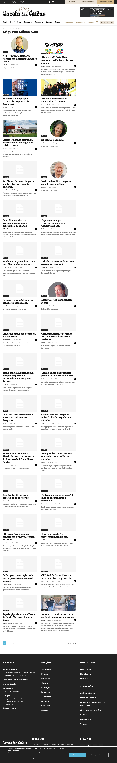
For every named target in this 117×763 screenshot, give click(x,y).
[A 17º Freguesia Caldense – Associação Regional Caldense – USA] (20, 44)
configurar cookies (37, 758)
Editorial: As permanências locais (56, 301)
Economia (5, 330)
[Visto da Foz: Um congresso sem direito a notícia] (58, 169)
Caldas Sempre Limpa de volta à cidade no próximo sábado (56, 417)
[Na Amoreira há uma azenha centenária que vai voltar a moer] (58, 603)
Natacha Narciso (7, 501)
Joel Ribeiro (44, 267)
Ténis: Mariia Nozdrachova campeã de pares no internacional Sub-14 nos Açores (18, 377)
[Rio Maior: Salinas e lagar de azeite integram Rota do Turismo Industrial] (20, 169)
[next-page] (14, 643)
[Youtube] (53, 2)
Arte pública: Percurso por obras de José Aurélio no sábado (56, 456)
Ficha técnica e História (90, 710)
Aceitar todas (78, 755)
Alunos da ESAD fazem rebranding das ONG (54, 100)
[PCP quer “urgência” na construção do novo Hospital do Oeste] (20, 522)
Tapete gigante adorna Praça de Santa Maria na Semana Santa (19, 617)
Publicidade (8, 688)
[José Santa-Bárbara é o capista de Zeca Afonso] (20, 483)
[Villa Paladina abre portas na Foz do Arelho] (20, 322)
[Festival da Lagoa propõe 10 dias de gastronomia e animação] (58, 483)
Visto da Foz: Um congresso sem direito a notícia (56, 183)
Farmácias (9, 704)
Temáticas (46, 696)
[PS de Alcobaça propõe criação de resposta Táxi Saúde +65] (20, 87)
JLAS (42, 306)
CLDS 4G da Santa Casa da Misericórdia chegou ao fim (56, 577)
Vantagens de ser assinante (15, 675)
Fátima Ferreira (7, 229)
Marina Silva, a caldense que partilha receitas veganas (19, 263)
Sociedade (6, 94)
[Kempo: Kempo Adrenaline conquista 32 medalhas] (20, 288)
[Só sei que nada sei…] (58, 128)
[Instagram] (49, 2)
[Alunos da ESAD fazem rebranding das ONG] (58, 87)
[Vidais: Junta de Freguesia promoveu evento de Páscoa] (58, 361)
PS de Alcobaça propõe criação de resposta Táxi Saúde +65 (16, 101)
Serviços (6, 696)
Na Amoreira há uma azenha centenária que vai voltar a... (57, 616)
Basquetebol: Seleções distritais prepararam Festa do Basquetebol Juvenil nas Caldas (18, 458)
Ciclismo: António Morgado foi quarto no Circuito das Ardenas (56, 336)
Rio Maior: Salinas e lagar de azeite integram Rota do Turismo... (19, 184)
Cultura (44, 216)
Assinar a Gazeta (88, 693)
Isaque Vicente (45, 66)
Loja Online (85, 669)
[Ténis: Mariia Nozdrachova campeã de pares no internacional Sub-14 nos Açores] (20, 361)
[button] (97, 22)
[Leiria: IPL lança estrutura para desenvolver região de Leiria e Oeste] (20, 128)
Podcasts (84, 678)
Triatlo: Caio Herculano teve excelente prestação (57, 263)
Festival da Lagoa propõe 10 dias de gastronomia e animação (57, 497)
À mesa (5, 257)
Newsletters (85, 674)
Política (44, 674)
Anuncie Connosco (12, 691)
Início (4, 28)
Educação (44, 53)
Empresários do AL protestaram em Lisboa (54, 535)
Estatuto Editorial (88, 697)
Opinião (5, 52)
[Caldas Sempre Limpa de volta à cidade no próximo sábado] (58, 403)
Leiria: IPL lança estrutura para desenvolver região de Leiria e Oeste (18, 142)
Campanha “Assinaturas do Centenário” (20, 672)
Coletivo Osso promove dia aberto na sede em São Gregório (18, 417)
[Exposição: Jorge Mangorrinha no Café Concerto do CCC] (58, 208)
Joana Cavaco (7, 339)
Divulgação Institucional (14, 701)
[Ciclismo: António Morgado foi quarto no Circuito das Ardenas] (58, 322)
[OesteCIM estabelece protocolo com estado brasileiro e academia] (20, 208)
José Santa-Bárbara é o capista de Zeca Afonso (16, 496)
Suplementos (47, 706)
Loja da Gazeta (9, 684)
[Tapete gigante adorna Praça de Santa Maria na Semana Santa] (20, 603)
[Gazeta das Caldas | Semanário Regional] (24, 12)
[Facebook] (46, 2)
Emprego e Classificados (14, 699)
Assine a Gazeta (10, 669)
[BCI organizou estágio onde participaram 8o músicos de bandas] (20, 564)
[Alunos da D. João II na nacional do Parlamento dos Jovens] (58, 45)
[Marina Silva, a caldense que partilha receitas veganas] (20, 250)
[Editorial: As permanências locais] (58, 288)
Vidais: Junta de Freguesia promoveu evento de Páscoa (57, 374)
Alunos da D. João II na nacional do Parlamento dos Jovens (57, 60)
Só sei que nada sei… (52, 140)
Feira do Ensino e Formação (15, 679)
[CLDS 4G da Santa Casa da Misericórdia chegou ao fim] (58, 564)
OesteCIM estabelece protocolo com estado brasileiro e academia (15, 223)
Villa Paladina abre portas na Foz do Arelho (19, 335)
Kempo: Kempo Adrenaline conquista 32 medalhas (18, 301)
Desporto (44, 257)
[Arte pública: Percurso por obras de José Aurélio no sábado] (58, 442)
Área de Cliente (9, 708)
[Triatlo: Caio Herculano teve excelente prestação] (58, 250)
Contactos (84, 724)
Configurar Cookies (98, 755)
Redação (5, 65)
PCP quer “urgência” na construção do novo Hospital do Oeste (19, 536)
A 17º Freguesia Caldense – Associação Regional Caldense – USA (20, 58)
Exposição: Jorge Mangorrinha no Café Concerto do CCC (53, 223)
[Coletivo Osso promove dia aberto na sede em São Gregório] (20, 403)
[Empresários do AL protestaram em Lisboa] (58, 522)
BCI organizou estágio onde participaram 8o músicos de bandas (18, 578)
